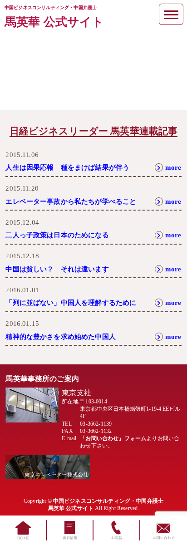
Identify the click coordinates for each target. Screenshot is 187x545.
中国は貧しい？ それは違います (56, 269)
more (173, 167)
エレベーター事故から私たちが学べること (70, 201)
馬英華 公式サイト (54, 22)
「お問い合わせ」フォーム (113, 438)
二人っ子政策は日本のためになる (56, 235)
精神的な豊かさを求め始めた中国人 (60, 336)
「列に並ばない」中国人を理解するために (70, 302)
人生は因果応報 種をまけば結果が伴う (67, 167)
